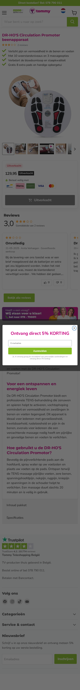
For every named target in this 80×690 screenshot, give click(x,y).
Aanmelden (40, 350)
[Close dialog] (74, 328)
